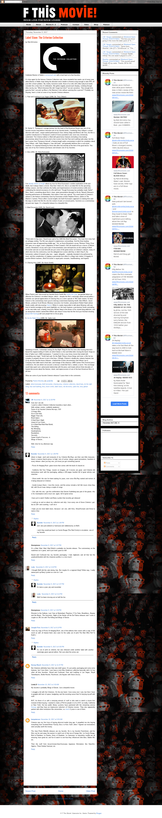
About (38, 25)
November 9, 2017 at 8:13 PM (51, 627)
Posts (107, 463)
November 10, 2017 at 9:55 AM (51, 719)
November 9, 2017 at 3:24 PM (46, 567)
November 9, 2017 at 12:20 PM (44, 400)
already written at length (36, 184)
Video (86, 25)
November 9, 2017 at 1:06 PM (48, 454)
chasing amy (57, 384)
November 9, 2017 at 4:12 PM (52, 594)
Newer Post (30, 791)
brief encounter (47, 384)
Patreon (106, 25)
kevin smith (50, 386)
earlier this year (72, 294)
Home (28, 25)
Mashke (106, 59)
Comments (109, 466)
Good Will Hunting (32, 314)
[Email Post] (58, 381)
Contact (76, 25)
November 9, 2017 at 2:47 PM (51, 545)
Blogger (98, 813)
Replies (36, 519)
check (67, 709)
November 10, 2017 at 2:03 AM (48, 684)
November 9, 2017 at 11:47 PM (52, 665)
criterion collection (69, 384)
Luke (33, 567)
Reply (33, 447)
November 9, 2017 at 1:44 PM (54, 523)
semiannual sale (50, 75)
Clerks (49, 305)
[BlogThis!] (64, 381)
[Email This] (62, 381)
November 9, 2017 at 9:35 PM (54, 647)
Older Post (90, 791)
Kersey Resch (36, 665)
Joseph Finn (35, 627)
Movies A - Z (51, 25)
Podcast (64, 25)
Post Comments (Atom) (65, 799)
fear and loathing (35, 386)
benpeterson (35, 719)
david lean (79, 384)
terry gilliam (84, 386)
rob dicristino (67, 386)
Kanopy (33, 707)
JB (32, 400)
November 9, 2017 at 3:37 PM (54, 584)
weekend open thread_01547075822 (119, 38)
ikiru (43, 386)
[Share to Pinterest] (71, 381)
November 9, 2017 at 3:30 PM (51, 610)
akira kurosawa (36, 384)
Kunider (34, 454)
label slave (58, 386)
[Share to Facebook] (69, 381)
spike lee (76, 386)
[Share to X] (67, 381)
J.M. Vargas (107, 37)
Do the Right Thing (33, 318)
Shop (96, 25)
